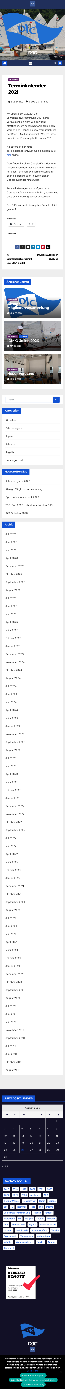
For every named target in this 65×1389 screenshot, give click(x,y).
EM (5, 1206)
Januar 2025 (12, 646)
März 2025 (11, 630)
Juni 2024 (11, 694)
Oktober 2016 (13, 1061)
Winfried (8, 1242)
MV (19, 1218)
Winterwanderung (24, 1242)
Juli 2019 (10, 1045)
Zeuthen (52, 1242)
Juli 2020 (10, 1005)
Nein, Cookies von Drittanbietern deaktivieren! (33, 1380)
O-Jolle (40, 1218)
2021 (32, 1189)
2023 (49, 1189)
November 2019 (14, 1029)
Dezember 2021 (14, 886)
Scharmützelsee (48, 1224)
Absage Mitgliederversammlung (28, 306)
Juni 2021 (11, 926)
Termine (55, 1230)
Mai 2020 (11, 1021)
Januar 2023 (12, 798)
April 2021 (11, 942)
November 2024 (15, 662)
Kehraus (10, 444)
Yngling (40, 1242)
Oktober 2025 (13, 574)
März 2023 (11, 782)
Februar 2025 (13, 638)
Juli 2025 (10, 598)
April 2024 (11, 710)
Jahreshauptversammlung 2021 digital (19, 260)
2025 (15, 1195)
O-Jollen (51, 1218)
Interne (49, 1206)
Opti (6, 1224)
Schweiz (8, 1230)
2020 (23, 1189)
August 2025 (13, 590)
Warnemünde (26, 1236)
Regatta (23, 337)
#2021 (32, 101)
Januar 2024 (12, 726)
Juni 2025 (11, 606)
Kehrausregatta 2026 (17, 481)
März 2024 (11, 718)
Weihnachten (43, 1236)
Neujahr (29, 1218)
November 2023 (15, 734)
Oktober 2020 (13, 981)
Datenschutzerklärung (33, 1384)
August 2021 (12, 910)
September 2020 (15, 989)
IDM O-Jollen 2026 (23, 340)
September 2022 (15, 830)
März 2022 (11, 862)
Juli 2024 (10, 686)
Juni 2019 (11, 1053)
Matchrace (9, 1218)
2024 (6, 1195)
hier (9, 154)
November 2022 (15, 814)
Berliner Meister (11, 1201)
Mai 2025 (11, 614)
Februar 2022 (13, 870)
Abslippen (35, 1195)
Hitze (32, 1206)
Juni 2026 (11, 542)
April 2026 (11, 558)
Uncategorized (14, 460)
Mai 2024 (11, 702)
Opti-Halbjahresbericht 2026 (22, 497)
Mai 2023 (11, 766)
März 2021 (11, 950)
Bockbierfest (29, 1201)
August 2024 (13, 678)
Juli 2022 (10, 838)
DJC (32, 52)
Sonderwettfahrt (39, 1230)
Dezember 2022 (14, 806)
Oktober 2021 (13, 894)
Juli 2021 (10, 918)
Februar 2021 (13, 958)
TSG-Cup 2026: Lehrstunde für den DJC (29, 505)
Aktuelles (13, 80)
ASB (46, 1195)
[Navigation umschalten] (30, 63)
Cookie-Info (32, 1371)
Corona (52, 1201)
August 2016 (12, 1069)
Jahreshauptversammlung (17, 1212)
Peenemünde (18, 1224)
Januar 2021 (12, 966)
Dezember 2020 (14, 973)
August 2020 (13, 997)
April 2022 (11, 854)
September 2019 (15, 1037)
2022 (41, 1189)
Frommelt (21, 1206)
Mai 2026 (11, 550)
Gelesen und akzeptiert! (33, 1375)
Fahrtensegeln (13, 428)
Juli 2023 (10, 758)
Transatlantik (10, 1236)
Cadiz (42, 1201)
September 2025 (15, 582)
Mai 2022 (11, 846)
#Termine (43, 101)
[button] (55, 63)
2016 (6, 1189)
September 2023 (15, 742)
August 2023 (13, 750)
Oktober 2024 (13, 670)
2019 (15, 1189)
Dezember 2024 (14, 654)
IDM (41, 1206)
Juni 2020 (11, 1013)
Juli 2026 (10, 534)
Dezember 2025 (14, 566)
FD (12, 1206)
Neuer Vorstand (20, 373)
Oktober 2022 (13, 822)
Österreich (9, 1248)
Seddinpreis (22, 1230)
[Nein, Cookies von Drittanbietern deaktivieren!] (61, 1371)
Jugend (9, 436)
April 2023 (11, 774)
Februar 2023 (13, 790)
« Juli (5, 1166)
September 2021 (15, 902)
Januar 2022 (12, 878)
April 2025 (11, 622)
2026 (24, 1195)
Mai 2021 (10, 934)
